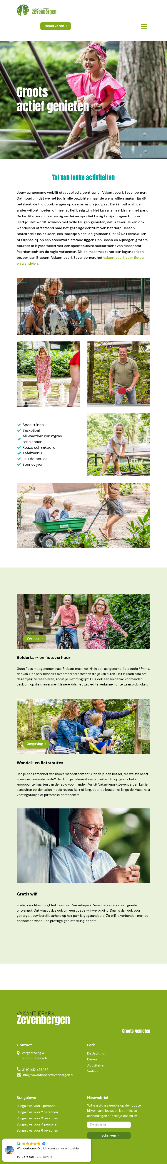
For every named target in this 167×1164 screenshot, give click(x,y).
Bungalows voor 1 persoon (36, 1106)
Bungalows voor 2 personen (37, 1112)
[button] (91, 1138)
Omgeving (35, 744)
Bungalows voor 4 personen (37, 1124)
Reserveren (54, 26)
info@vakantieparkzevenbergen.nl (48, 1075)
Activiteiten (96, 1065)
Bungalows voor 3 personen (37, 1118)
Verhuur (33, 638)
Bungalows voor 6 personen (37, 1130)
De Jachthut (96, 1053)
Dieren (92, 1059)
